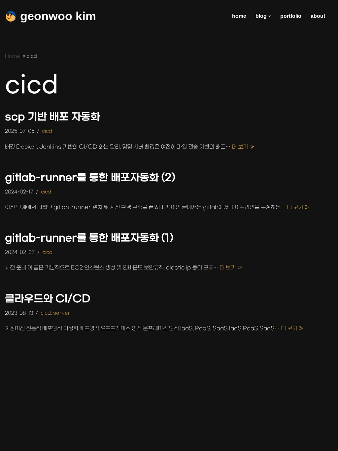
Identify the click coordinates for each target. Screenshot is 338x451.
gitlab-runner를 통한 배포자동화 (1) (89, 238)
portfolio (290, 16)
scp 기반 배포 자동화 (52, 117)
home (239, 16)
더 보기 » (243, 147)
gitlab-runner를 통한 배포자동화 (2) (90, 178)
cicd (47, 131)
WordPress (64, 442)
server (61, 313)
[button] (269, 16)
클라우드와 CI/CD (47, 299)
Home (12, 56)
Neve (11, 442)
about (318, 16)
